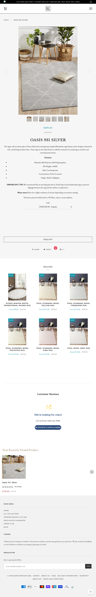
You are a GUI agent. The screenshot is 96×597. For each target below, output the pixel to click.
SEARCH (36, 576)
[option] (48, 71)
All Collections (11, 514)
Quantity (48, 214)
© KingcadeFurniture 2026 (19, 576)
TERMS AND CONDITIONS (53, 579)
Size (48, 203)
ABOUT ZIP (37, 579)
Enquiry (48, 239)
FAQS (54, 576)
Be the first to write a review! (48, 427)
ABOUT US (45, 576)
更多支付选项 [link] (48, 230)
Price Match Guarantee (14, 520)
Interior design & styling (15, 517)
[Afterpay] (66, 587)
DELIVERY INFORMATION (68, 576)
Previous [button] (8, 70)
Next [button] (87, 70)
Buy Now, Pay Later (71, 2)
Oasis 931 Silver (9, 482)
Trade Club (9, 524)
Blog (6, 527)
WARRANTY (84, 576)
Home (6, 20)
